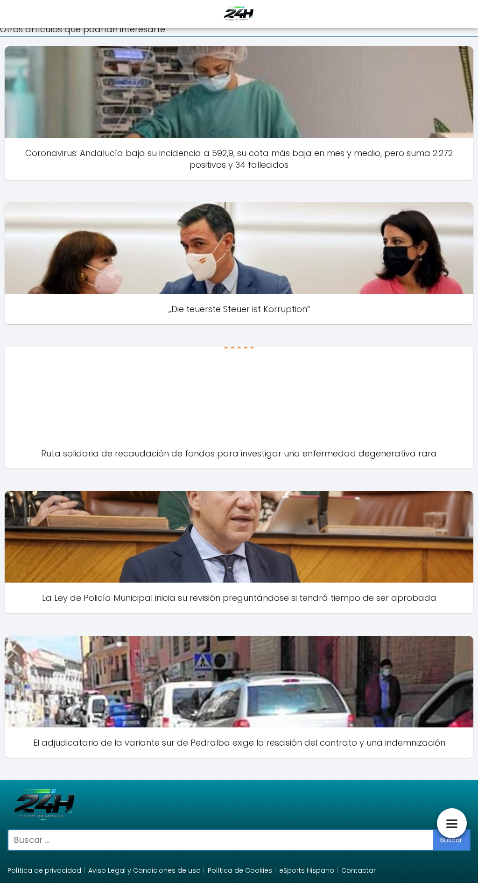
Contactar (358, 870)
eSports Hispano (306, 870)
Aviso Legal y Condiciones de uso (144, 870)
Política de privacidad (44, 870)
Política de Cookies (240, 870)
